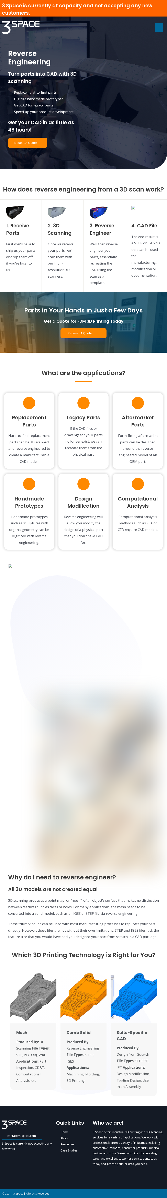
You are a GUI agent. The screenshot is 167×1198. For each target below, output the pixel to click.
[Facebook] (95, 1173)
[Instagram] (116, 1173)
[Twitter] (102, 1173)
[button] (159, 27)
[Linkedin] (109, 1173)
